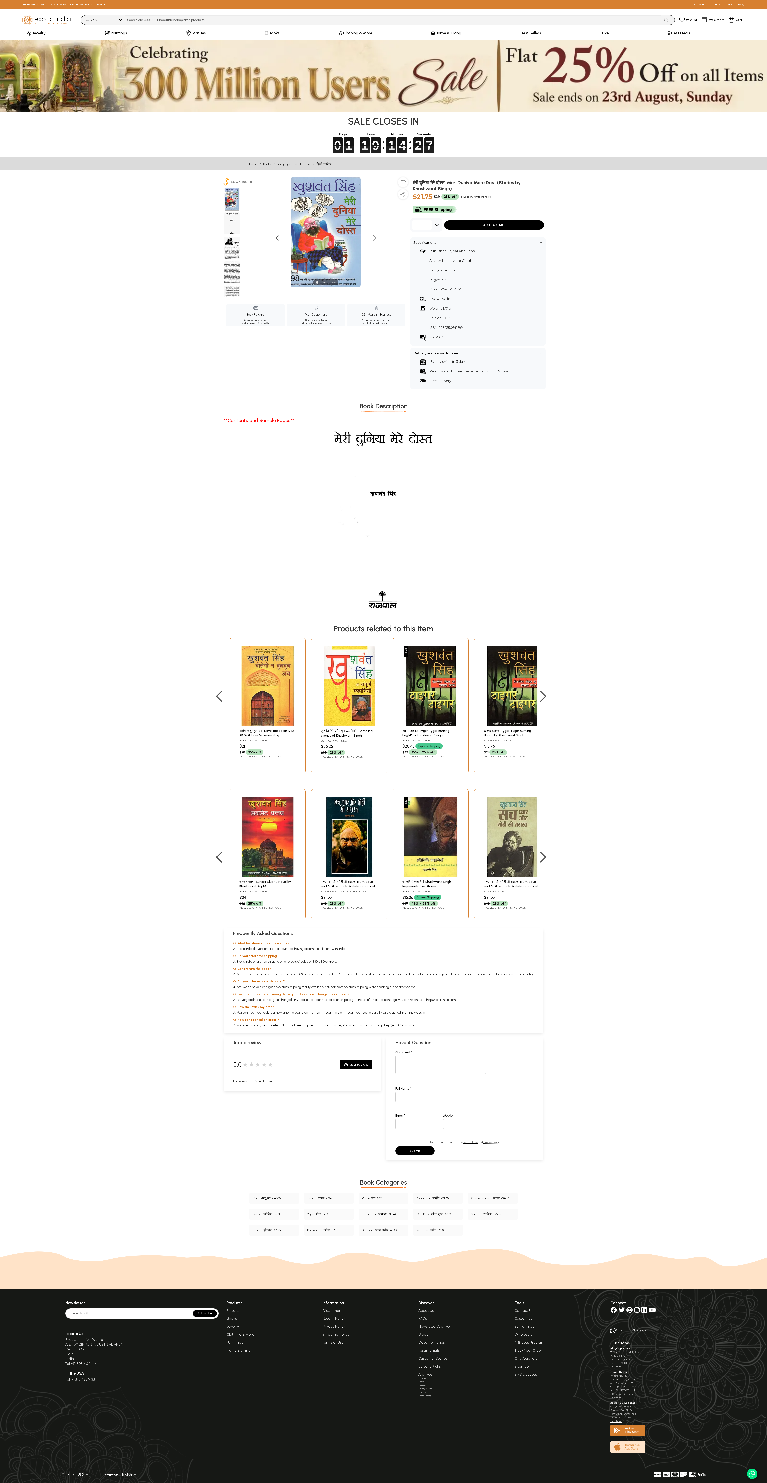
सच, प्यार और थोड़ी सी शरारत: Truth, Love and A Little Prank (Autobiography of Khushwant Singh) (348, 886)
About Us (426, 1310)
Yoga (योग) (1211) (317, 1214)
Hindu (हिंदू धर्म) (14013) (266, 1198)
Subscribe (205, 1313)
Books (267, 164)
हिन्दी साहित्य (324, 164)
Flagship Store (620, 1348)
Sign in (699, 4)
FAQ (741, 4)
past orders (370, 1012)
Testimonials (429, 1350)
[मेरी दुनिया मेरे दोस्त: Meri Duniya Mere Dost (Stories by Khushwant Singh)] (232, 199)
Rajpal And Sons (461, 251)
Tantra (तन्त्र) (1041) (320, 1198)
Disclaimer (331, 1310)
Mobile (448, 1115)
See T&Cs (263, 323)
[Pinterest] (629, 1311)
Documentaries (431, 1342)
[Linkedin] (644, 1311)
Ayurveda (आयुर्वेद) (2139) (432, 1198)
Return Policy (333, 1318)
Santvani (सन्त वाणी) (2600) (380, 1230)
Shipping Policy (335, 1334)
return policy (525, 974)
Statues (233, 1310)
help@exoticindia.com (441, 1000)
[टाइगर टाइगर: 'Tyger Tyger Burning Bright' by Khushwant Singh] (430, 724)
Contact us (721, 4)
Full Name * (403, 1088)
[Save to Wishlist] (403, 183)
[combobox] (393, 20)
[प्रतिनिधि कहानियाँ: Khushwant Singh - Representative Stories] (430, 875)
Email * (400, 1115)
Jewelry (233, 1326)
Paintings (235, 1342)
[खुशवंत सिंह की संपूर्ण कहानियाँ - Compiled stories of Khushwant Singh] (349, 725)
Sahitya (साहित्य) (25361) (487, 1214)
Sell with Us (524, 1326)
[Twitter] (621, 1311)
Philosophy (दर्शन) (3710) (322, 1230)
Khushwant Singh (457, 261)
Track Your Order (528, 1350)
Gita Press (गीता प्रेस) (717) (433, 1214)
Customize (523, 1318)
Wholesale (523, 1334)
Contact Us (524, 1310)
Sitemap (522, 1366)
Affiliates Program (529, 1342)
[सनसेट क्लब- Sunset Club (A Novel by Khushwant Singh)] (267, 875)
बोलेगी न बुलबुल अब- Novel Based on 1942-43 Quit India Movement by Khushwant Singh (267, 735)
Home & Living (239, 1350)
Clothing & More (240, 1334)
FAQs (422, 1318)
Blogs (423, 1334)
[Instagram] (637, 1311)
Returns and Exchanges (449, 371)
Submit (415, 1151)
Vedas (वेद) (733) (372, 1198)
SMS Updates (526, 1374)
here (336, 1012)
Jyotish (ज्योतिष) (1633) (266, 1214)
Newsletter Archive (434, 1326)
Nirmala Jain (358, 891)
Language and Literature (294, 164)
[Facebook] (613, 1311)
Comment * (403, 1052)
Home (253, 164)
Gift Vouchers (526, 1358)
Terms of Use (470, 1141)
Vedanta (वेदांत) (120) (430, 1230)
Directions (616, 1366)
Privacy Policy (491, 1141)
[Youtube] (652, 1311)
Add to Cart (494, 225)
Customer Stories (432, 1358)
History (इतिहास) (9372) (267, 1230)
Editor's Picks (429, 1366)
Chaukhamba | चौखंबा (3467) (490, 1198)
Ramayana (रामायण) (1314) (379, 1214)
